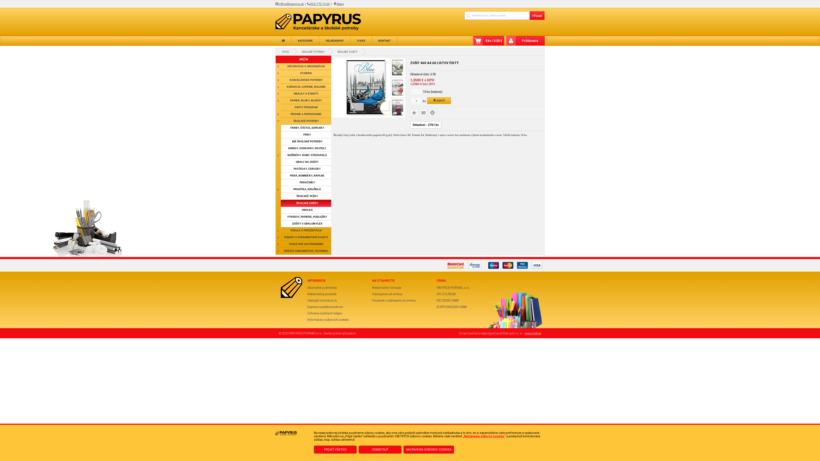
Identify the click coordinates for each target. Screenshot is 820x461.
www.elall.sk (533, 333)
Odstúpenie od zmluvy (387, 294)
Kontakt (384, 40)
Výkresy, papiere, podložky (307, 216)
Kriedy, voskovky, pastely (307, 148)
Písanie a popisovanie (306, 114)
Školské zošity (347, 51)
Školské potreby (313, 51)
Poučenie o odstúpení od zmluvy (394, 300)
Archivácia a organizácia (306, 66)
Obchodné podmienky (322, 287)
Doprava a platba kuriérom (325, 307)
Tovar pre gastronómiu (306, 244)
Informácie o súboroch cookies (328, 319)
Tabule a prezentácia (306, 230)
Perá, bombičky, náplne (307, 175)
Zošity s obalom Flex (307, 223)
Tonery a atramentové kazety (306, 237)
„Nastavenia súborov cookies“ (484, 436)
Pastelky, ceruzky (307, 168)
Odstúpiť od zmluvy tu (322, 300)
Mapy (340, 4)
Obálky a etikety (306, 93)
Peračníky (307, 182)
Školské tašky (307, 196)
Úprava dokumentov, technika (306, 250)
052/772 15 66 (320, 4)
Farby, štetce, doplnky (307, 127)
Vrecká (307, 210)
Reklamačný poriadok (322, 294)
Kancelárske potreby (306, 80)
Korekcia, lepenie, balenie (306, 86)
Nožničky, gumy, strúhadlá (307, 155)
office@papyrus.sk (291, 4)
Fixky (307, 134)
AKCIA (303, 59)
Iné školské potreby (307, 141)
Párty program (306, 107)
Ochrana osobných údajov (325, 313)
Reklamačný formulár (386, 287)
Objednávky (335, 40)
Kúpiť (440, 100)
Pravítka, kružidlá (307, 189)
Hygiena (306, 73)
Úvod (285, 51)
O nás (361, 40)
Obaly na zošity (307, 161)
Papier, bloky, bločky (306, 100)
